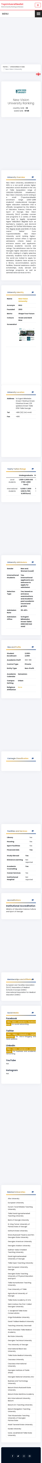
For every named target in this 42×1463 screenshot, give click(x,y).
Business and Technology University (18, 1382)
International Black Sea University (17, 1350)
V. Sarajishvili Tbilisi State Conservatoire (17, 1312)
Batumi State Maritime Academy (21, 1394)
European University (16, 1203)
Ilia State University (15, 1336)
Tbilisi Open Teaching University (20, 1263)
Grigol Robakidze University (19, 1317)
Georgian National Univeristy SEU (21, 1377)
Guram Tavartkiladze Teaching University (20, 1208)
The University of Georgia (18, 1344)
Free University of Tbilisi (17, 1289)
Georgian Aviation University (19, 1245)
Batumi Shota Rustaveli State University (19, 1388)
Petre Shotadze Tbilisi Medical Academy (20, 1331)
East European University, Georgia (18, 1268)
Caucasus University (16, 1359)
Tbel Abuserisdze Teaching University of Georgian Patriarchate (18, 1418)
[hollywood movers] (29, 1456)
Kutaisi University (14, 1429)
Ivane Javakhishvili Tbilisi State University (20, 1434)
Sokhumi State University (18, 1231)
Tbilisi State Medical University (20, 1355)
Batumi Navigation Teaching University (19, 1410)
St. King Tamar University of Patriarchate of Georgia (19, 1225)
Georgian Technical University (20, 1340)
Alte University (13, 1198)
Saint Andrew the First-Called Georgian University (20, 1305)
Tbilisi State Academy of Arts (19, 1300)
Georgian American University (20, 1241)
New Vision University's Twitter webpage (21, 1035)
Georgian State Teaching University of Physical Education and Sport (20, 1276)
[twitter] (18, 1456)
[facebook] (12, 1456)
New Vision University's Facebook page (21, 1023)
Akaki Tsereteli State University (20, 1424)
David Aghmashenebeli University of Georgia (17, 1257)
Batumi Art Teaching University (20, 1405)
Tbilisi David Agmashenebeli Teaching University (19, 1214)
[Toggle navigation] (38, 5)
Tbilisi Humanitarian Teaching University (19, 1284)
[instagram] (24, 1456)
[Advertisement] (21, 39)
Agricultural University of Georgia (17, 1294)
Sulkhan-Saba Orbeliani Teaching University (17, 1251)
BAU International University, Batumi (19, 1399)
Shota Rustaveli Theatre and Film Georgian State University (21, 1236)
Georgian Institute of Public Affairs (19, 1371)
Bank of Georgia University (18, 1220)
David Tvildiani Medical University (21, 1321)
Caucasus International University (17, 1364)
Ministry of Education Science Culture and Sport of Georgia (21, 910)
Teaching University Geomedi (19, 1325)
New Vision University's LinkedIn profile (21, 1050)
